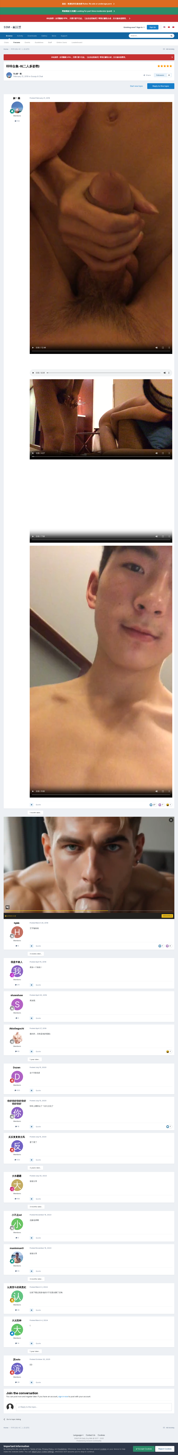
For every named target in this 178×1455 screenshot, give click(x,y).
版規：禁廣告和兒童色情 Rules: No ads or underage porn (87, 4)
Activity (20, 36)
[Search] (171, 36)
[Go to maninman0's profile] (17, 1257)
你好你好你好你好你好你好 (16, 1102)
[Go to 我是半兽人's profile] (17, 971)
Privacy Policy (47, 1449)
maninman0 (17, 1248)
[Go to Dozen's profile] (17, 1077)
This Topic (161, 36)
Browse (9, 36)
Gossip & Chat (37, 76)
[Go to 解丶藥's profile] (9, 75)
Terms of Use (35, 1449)
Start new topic (136, 86)
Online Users (62, 42)
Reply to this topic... (28, 1407)
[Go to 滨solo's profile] (17, 1369)
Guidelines (39, 42)
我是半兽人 (17, 962)
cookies (103, 1449)
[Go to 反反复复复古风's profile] (17, 1146)
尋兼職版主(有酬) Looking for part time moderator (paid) (87, 11)
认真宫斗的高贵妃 (16, 1287)
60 (18, 1051)
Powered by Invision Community (89, 1441)
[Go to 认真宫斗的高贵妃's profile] (17, 1296)
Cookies (101, 1435)
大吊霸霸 (16, 1176)
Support (64, 36)
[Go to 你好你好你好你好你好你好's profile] (17, 1113)
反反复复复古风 (16, 1137)
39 (18, 1310)
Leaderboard (77, 42)
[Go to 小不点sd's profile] (17, 1224)
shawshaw (17, 995)
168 (18, 1199)
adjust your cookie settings (43, 1452)
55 (18, 1271)
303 (18, 1090)
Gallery (44, 36)
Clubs (6, 42)
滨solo (16, 1359)
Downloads (32, 36)
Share (148, 75)
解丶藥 (19, 74)
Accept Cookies (145, 1449)
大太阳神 (16, 1320)
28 (18, 1382)
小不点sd (17, 1215)
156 (18, 121)
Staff (50, 42)
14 (18, 1343)
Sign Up (153, 27)
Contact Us (90, 1435)
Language (77, 1435)
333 (18, 1160)
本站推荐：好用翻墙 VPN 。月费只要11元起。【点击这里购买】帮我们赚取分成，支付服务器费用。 (87, 18)
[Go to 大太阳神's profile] (17, 1330)
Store (54, 36)
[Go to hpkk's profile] (17, 932)
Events (27, 42)
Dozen (16, 1067)
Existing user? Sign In (133, 27)
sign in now (63, 1396)
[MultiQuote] (31, 805)
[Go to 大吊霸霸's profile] (17, 1185)
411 (18, 985)
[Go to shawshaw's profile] (17, 1004)
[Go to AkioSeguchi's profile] (17, 1038)
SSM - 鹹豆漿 (12, 27)
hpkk (16, 923)
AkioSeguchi (16, 1028)
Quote (38, 805)
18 (18, 1126)
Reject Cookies (165, 1449)
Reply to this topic (161, 86)
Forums (16, 42)
